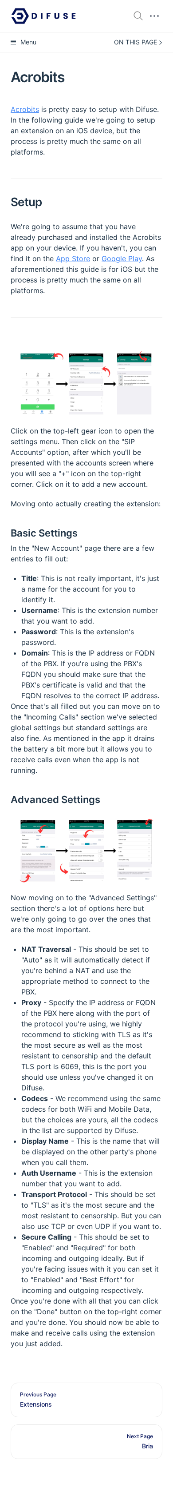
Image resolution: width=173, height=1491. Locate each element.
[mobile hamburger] (154, 16)
